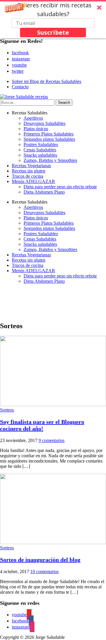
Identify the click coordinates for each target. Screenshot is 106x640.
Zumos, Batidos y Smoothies (50, 160)
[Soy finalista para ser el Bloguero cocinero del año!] (53, 404)
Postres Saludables (41, 144)
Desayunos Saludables (44, 123)
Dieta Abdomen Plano (44, 191)
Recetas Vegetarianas (31, 165)
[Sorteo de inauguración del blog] (53, 542)
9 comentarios (51, 440)
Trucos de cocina (27, 176)
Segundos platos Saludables (49, 139)
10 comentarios (44, 571)
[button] (53, 19)
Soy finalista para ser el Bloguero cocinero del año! (42, 425)
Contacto (20, 86)
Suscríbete (53, 32)
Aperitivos (33, 118)
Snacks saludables (40, 155)
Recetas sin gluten (28, 170)
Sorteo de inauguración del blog (40, 559)
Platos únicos (36, 128)
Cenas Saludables (40, 149)
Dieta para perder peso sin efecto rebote (60, 186)
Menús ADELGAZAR (33, 181)
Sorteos (7, 409)
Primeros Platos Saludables (49, 133)
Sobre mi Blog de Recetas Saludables (46, 81)
